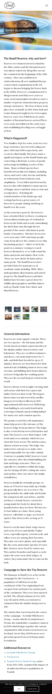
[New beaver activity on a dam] (34, 309)
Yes (19, 689)
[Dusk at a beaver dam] (17, 309)
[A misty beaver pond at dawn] (8, 317)
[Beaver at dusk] (8, 309)
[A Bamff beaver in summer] (26, 317)
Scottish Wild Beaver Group (21, 652)
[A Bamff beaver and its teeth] (26, 309)
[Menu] (46, 5)
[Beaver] (17, 317)
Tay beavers (13, 656)
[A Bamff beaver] (43, 309)
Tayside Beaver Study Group (21, 661)
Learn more (32, 689)
